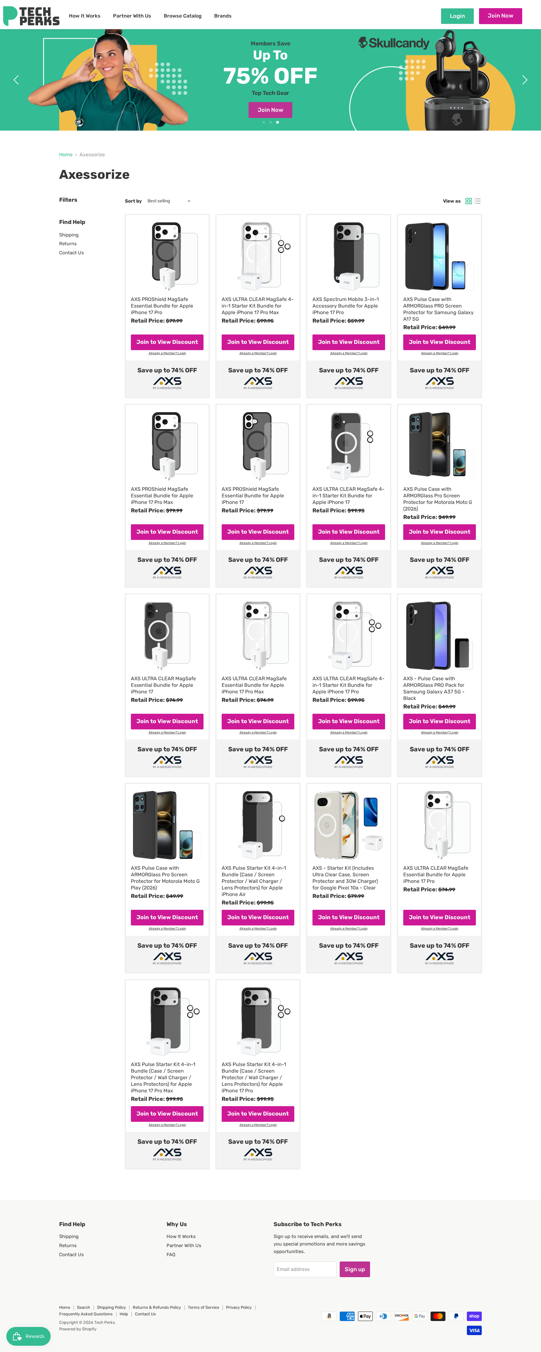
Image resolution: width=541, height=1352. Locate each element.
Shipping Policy (111, 1307)
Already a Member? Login (167, 353)
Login (457, 16)
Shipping (69, 235)
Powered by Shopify (77, 1329)
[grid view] (468, 201)
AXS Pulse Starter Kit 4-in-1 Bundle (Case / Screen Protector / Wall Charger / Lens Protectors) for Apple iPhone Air (254, 881)
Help (124, 1314)
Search (83, 1307)
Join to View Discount (167, 342)
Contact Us (71, 253)
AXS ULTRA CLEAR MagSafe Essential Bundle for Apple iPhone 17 (163, 685)
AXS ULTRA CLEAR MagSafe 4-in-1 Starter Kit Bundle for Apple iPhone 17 (348, 495)
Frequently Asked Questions (86, 1314)
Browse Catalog (183, 16)
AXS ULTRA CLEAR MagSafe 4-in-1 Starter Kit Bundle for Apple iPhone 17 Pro (348, 685)
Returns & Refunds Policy (157, 1307)
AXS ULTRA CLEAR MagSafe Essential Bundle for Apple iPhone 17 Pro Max (254, 685)
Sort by (133, 201)
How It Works (84, 16)
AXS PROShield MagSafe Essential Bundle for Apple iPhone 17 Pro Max (162, 495)
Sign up (355, 1269)
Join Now (500, 15)
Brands (223, 16)
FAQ (171, 1254)
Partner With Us (132, 16)
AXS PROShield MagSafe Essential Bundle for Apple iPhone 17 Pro (162, 305)
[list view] (477, 201)
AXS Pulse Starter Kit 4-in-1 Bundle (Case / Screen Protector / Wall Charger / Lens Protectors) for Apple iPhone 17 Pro (254, 1077)
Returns (68, 243)
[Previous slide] (17, 80)
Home (66, 155)
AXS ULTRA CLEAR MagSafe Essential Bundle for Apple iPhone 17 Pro (435, 874)
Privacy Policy (239, 1307)
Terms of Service (203, 1307)
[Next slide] (524, 80)
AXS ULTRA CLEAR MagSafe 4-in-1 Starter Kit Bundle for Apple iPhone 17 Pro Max (258, 305)
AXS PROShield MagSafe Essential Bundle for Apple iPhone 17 (253, 495)
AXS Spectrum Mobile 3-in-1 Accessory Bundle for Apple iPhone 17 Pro (345, 305)
